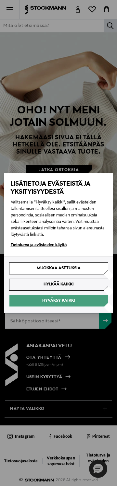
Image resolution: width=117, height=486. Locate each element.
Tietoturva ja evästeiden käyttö (39, 245)
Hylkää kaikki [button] (59, 284)
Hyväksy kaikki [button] (58, 300)
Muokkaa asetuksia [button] (59, 268)
